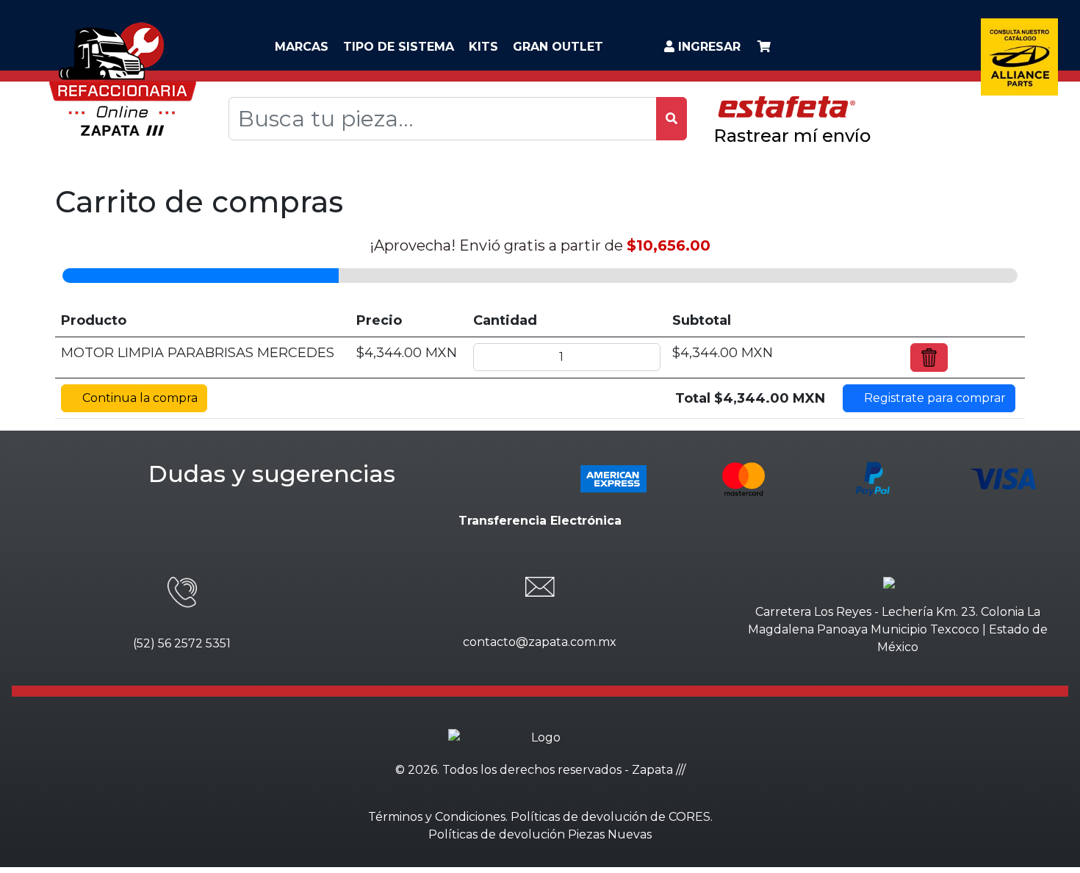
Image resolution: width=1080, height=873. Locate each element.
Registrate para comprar (933, 398)
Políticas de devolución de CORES (610, 817)
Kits (483, 47)
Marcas (301, 47)
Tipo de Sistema (398, 47)
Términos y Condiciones (436, 817)
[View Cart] (764, 47)
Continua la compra (138, 398)
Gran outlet (558, 47)
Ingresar (707, 47)
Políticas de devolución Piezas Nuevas (540, 834)
